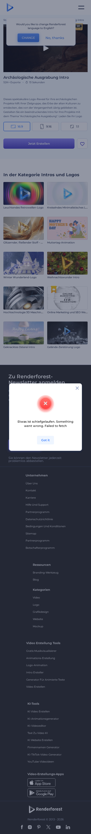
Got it (45, 440)
